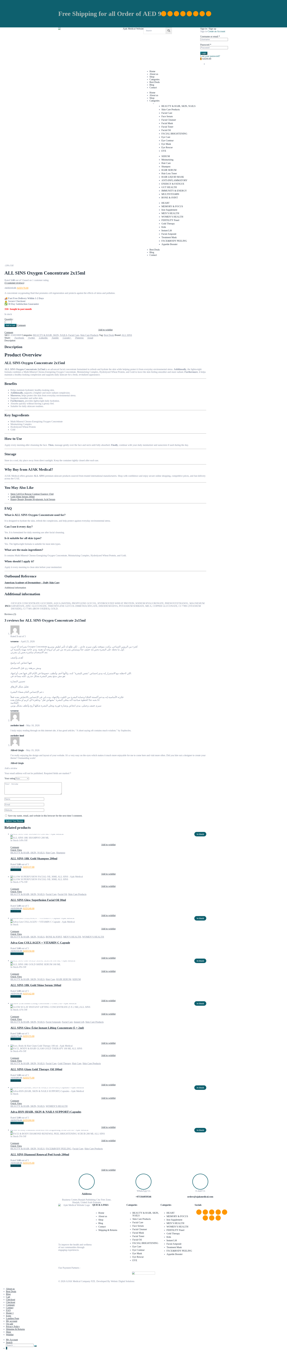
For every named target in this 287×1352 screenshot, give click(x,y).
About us (153, 74)
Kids (163, 227)
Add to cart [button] (15, 869)
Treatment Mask (169, 237)
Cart (8, 1297)
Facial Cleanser (168, 120)
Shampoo (165, 166)
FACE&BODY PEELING (174, 241)
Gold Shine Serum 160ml (22, 496)
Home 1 (10, 1313)
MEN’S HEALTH (170, 213)
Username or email (210, 36)
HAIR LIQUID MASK (172, 177)
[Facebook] (163, 13)
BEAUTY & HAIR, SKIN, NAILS (178, 106)
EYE (163, 151)
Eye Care (165, 137)
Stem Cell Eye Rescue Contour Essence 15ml (32, 494)
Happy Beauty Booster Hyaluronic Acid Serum (32, 499)
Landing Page (12, 1318)
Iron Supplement (169, 210)
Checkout (10, 1299)
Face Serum (167, 116)
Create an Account (216, 31)
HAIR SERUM (168, 170)
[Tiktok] (202, 13)
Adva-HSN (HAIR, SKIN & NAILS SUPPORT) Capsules (45, 1111)
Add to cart (10, 325)
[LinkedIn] (176, 13)
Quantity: (8, 319)
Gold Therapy (168, 223)
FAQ (8, 1310)
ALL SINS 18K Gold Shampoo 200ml (33, 858)
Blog (151, 85)
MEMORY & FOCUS (172, 206)
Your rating (9, 778)
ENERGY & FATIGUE (172, 183)
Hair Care (166, 163)
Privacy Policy (13, 1326)
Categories (154, 79)
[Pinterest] (183, 13)
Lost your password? (210, 56)
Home (152, 71)
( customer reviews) (14, 283)
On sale (9, 1324)
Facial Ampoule (168, 234)
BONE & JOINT (169, 197)
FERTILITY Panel (170, 220)
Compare (10, 1305)
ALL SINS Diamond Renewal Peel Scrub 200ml (39, 1154)
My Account (12, 1339)
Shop (151, 76)
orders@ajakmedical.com (200, 1196)
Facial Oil (166, 130)
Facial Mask (167, 123)
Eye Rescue (167, 147)
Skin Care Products (170, 109)
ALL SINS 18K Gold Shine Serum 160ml (35, 985)
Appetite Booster (169, 244)
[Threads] (208, 13)
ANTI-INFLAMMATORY (174, 180)
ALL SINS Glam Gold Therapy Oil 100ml (36, 1069)
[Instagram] (170, 13)
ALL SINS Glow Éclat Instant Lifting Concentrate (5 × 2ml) (47, 1027)
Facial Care (166, 113)
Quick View (16, 850)
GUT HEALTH (169, 187)
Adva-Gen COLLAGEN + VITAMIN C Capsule (40, 942)
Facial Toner (167, 126)
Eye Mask (166, 144)
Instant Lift (166, 230)
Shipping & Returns (107, 1230)
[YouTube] (189, 13)
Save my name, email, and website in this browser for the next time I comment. (45, 815)
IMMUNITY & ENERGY (174, 190)
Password (205, 44)
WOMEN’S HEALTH (172, 216)
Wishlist (9, 1334)
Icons (8, 1315)
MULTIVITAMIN (170, 194)
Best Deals (154, 82)
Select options (17, 953)
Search (9, 1342)
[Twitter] (195, 13)
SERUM (165, 156)
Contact (153, 87)
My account (11, 1321)
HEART (165, 203)
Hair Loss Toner (169, 173)
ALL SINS (127, 335)
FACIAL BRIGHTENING (174, 133)
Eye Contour (167, 140)
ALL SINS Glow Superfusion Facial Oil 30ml (38, 900)
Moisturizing (167, 159)
